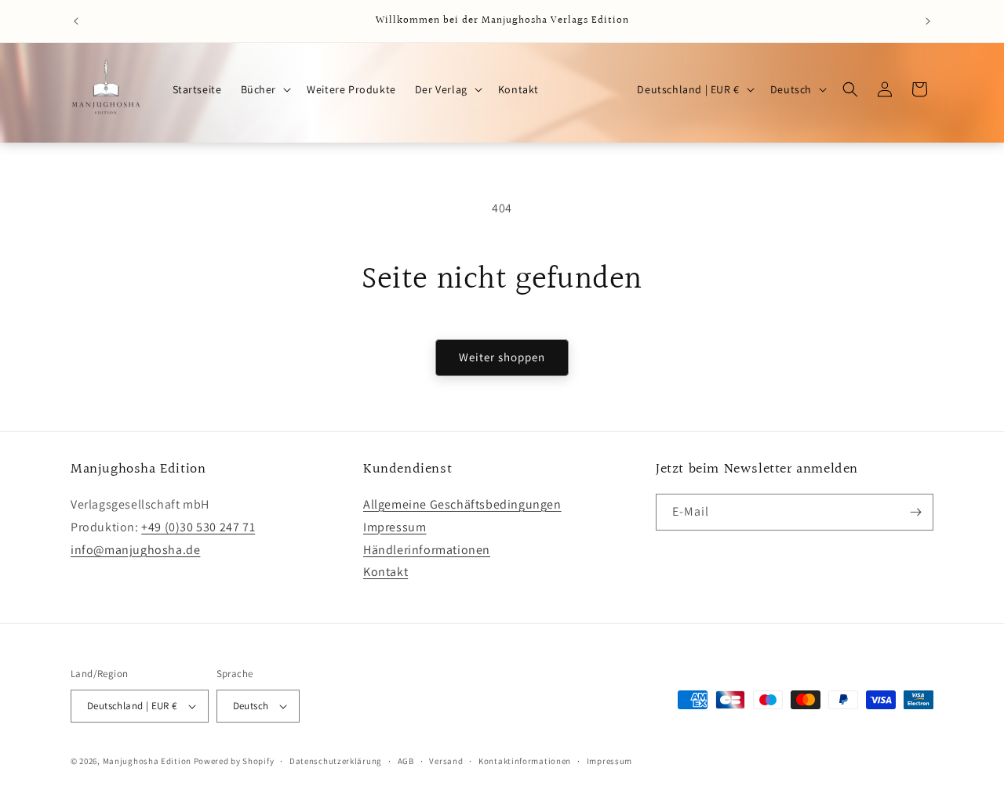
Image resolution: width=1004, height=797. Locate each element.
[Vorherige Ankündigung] (76, 21)
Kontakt (385, 571)
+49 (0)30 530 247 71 (198, 527)
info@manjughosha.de (135, 550)
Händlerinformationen (426, 550)
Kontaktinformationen (524, 760)
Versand (446, 760)
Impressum (394, 527)
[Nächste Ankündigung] (928, 21)
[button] (264, 89)
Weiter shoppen (502, 357)
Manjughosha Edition (147, 760)
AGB (406, 760)
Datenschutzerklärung (335, 760)
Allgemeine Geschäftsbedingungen (462, 504)
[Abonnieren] (915, 512)
